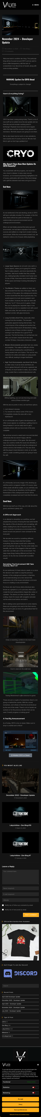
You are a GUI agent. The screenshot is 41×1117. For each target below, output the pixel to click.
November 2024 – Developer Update (13, 1007)
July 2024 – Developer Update (11, 1011)
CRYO (4, 1022)
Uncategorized (6, 1036)
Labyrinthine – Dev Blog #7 (20, 855)
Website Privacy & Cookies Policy (19, 1114)
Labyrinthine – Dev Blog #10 (20, 825)
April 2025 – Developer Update (11, 1004)
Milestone (5, 1032)
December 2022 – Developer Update (20, 795)
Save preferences (20, 1110)
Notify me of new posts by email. (15, 910)
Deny (20, 1104)
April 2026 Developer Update (11, 996)
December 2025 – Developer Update (13, 1000)
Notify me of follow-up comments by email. (19, 905)
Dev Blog (26, 49)
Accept (20, 1099)
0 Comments (9, 51)
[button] (38, 1065)
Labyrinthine (6, 1029)
